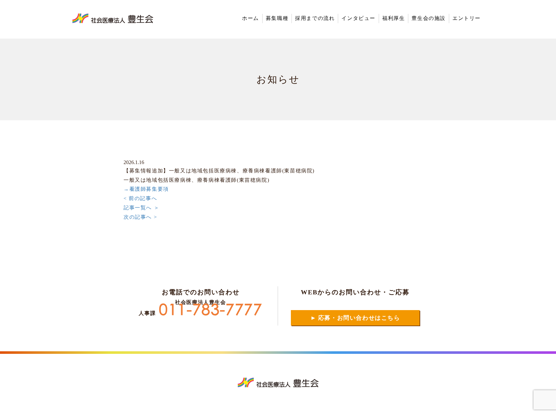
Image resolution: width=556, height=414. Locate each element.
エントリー (466, 18)
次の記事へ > (140, 217)
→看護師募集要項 (146, 189)
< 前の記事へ (140, 198)
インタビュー (358, 18)
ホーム (250, 18)
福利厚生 (393, 18)
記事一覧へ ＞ (141, 207)
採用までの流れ (315, 18)
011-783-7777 (210, 311)
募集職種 (277, 18)
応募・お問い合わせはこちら (355, 318)
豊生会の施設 (429, 18)
